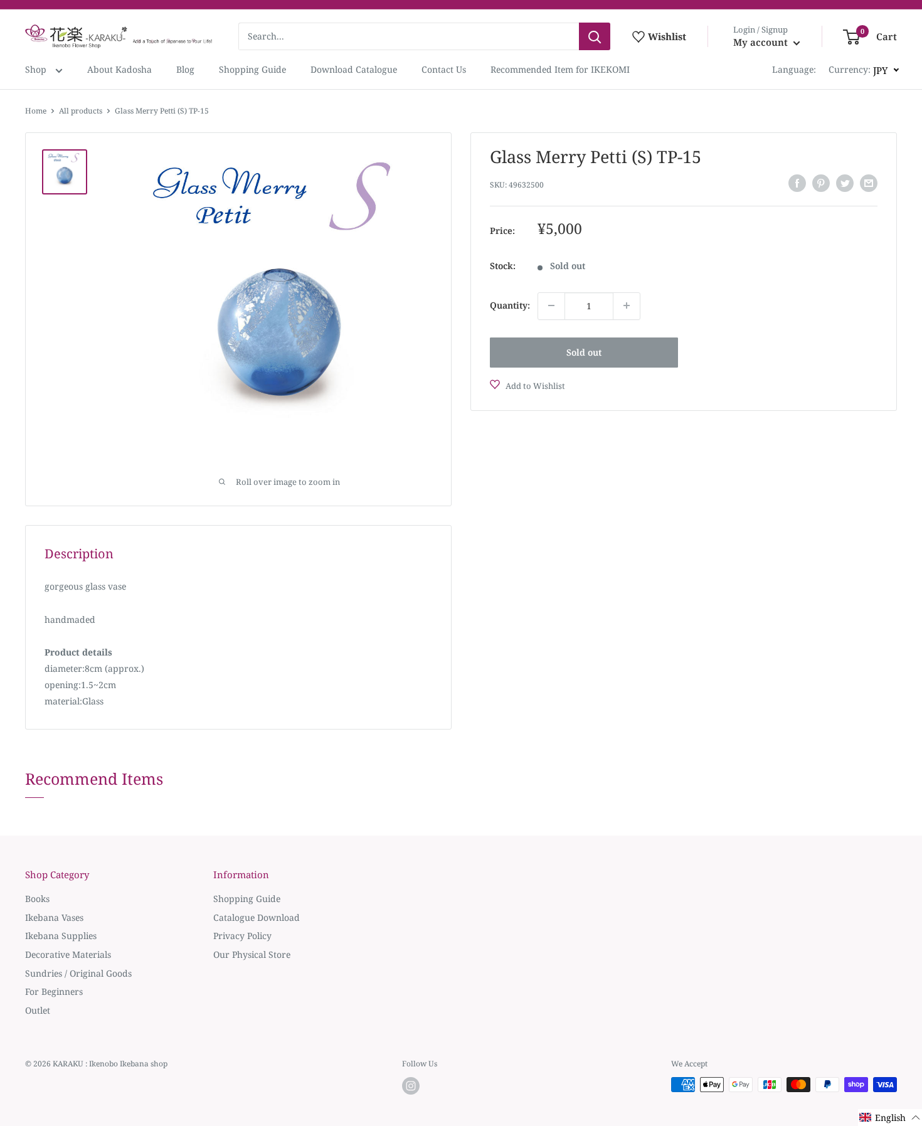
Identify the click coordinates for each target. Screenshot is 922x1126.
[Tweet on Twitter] (845, 183)
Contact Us (443, 69)
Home (35, 110)
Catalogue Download (256, 917)
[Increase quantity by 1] (626, 305)
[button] (890, 1117)
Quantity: (510, 305)
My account (761, 42)
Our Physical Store (251, 954)
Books (37, 899)
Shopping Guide (252, 69)
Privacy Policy (242, 936)
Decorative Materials (68, 954)
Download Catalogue (353, 69)
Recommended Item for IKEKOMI (560, 69)
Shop (37, 69)
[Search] (594, 36)
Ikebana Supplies (61, 936)
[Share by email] (868, 183)
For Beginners (54, 991)
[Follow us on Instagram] (411, 1086)
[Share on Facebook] (797, 183)
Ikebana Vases (54, 917)
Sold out (583, 352)
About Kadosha (119, 69)
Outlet (37, 1010)
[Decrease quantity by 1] (551, 305)
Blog (185, 69)
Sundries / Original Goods (78, 973)
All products (80, 110)
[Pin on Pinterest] (821, 183)
